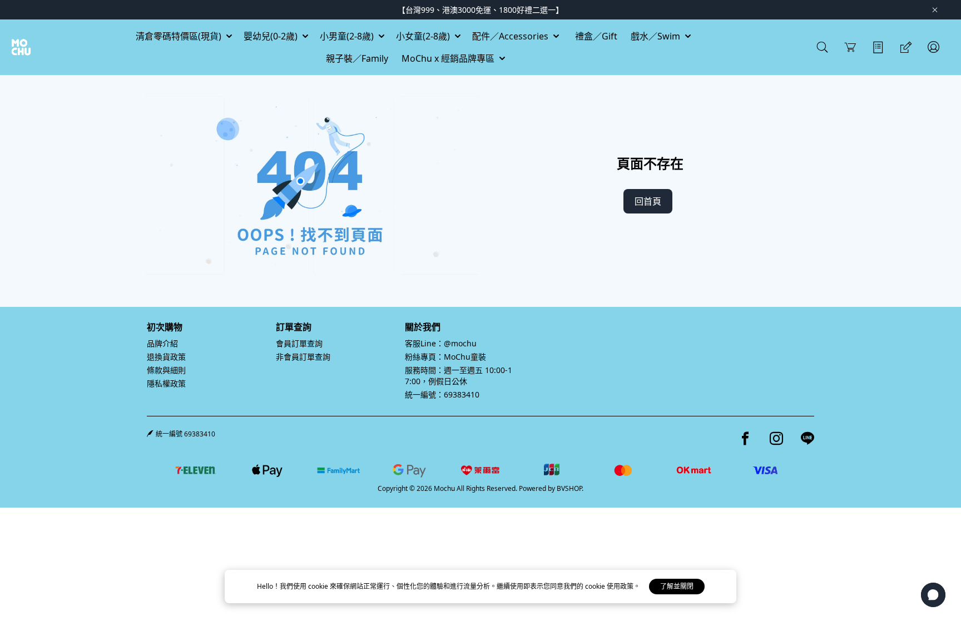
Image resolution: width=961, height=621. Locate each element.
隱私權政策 (166, 383)
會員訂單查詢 (299, 343)
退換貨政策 (166, 356)
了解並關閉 (676, 586)
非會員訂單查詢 (303, 356)
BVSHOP (569, 488)
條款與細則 (166, 370)
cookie (319, 586)
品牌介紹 (162, 343)
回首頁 (648, 201)
